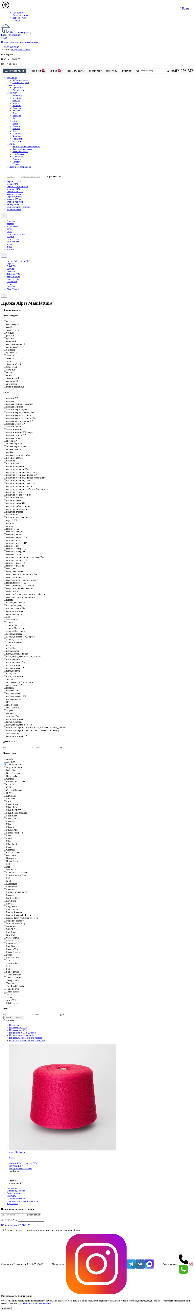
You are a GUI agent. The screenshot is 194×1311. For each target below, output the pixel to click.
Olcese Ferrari (12, 938)
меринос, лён (12, 546)
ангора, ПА (11, 441)
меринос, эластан (14, 531)
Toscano (10, 983)
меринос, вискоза (14, 540)
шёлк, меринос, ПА (15, 662)
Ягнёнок (16, 105)
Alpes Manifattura (14, 764)
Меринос (16, 98)
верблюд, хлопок (14, 458)
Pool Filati (10, 946)
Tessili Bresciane (13, 974)
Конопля (16, 133)
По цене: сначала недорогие (22, 1033)
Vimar (9, 994)
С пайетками (18, 154)
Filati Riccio (11, 821)
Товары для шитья (75, 71)
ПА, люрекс (12, 705)
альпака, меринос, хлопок (18, 415)
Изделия (126, 71)
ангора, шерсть (13, 449)
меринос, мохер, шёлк (17, 551)
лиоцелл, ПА (12, 716)
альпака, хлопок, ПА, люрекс (20, 432)
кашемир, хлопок (14, 497)
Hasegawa (11, 858)
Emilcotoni (11, 798)
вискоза (10, 688)
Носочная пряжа (20, 151)
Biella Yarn (11, 770)
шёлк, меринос (13, 659)
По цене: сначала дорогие (21, 1035)
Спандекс (17, 159)
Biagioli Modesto (14, 767)
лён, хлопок (12, 619)
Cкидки (54, 71)
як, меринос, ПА (14, 685)
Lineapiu (11, 286)
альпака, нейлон (14, 426)
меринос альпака (15, 191)
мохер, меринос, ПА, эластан (20, 585)
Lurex (9, 903)
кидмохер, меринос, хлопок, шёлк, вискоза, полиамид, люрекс (36, 727)
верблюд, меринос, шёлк (18, 455)
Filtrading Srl (12, 844)
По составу (12, 93)
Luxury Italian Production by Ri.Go (22, 918)
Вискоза (16, 126)
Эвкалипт (17, 139)
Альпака (16, 108)
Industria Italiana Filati (16, 875)
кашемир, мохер (14, 492)
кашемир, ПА (12, 514)
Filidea (9, 835)
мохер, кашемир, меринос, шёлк (21, 574)
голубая (10, 236)
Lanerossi (10, 889)
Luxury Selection (14, 912)
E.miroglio (11, 796)
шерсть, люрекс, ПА (16, 605)
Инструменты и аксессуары (103, 71)
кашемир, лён (12, 463)
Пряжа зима (18, 87)
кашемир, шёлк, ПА (16, 503)
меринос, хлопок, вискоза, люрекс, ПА (25, 557)
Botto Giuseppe (13, 773)
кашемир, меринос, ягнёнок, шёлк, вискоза (27, 489)
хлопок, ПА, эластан (16, 628)
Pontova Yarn (12, 949)
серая (9, 231)
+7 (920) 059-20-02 (10, 47)
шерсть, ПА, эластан (16, 602)
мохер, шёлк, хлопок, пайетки (20, 597)
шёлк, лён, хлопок (15, 676)
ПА (8, 702)
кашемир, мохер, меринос (18, 495)
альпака (10, 401)
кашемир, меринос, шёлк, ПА (20, 483)
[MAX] (149, 1264)
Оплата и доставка (21, 15)
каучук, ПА (11, 520)
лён (8, 617)
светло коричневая (16, 234)
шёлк (8, 645)
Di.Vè (9, 793)
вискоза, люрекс (14, 693)
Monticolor (11, 932)
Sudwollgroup (12, 972)
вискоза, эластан (14, 699)
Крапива (16, 136)
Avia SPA (10, 762)
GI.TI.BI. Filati (13, 852)
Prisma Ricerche (13, 952)
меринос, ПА (12, 529)
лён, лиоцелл (12, 733)
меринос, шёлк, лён (15, 566)
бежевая (11, 221)
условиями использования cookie (35, 1303)
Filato (8, 824)
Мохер (15, 103)
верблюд (10, 452)
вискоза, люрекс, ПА (16, 696)
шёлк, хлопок (12, 651)
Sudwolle (11, 269)
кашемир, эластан (14, 512)
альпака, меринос (14, 407)
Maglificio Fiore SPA (15, 921)
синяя (9, 247)
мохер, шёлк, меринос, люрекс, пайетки (25, 594)
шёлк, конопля (13, 671)
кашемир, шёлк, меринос (18, 506)
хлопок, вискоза (14, 634)
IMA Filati (11, 869)
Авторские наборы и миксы (26, 146)
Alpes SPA (11, 1000)
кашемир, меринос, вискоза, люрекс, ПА (26, 478)
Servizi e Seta (12, 963)
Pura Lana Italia (14, 279)
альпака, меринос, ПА (17, 409)
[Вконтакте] (140, 1264)
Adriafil (9, 759)
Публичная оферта (16, 1198)
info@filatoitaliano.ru (20, 49)
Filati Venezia (12, 1003)
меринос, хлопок (15, 194)
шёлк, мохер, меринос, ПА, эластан (23, 656)
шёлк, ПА (11, 648)
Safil (8, 960)
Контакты (11, 1196)
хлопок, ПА (12, 625)
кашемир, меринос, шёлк (18, 480)
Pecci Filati (12, 281)
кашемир (10, 460)
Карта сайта (12, 1203)
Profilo (9, 955)
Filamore (11, 271)
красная (10, 249)
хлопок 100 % (13, 189)
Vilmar (9, 997)
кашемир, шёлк (13, 500)
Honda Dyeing (13, 861)
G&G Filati (12, 266)
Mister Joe (10, 926)
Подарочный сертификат (19, 167)
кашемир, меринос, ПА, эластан (21, 472)
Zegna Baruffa (13, 276)
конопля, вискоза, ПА (16, 736)
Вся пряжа (12, 77)
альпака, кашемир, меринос (19, 404)
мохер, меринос (13, 577)
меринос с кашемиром (17, 186)
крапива (10, 523)
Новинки (38, 71)
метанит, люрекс (14, 722)
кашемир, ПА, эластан (17, 517)
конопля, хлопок (14, 614)
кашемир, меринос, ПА (17, 469)
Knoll (8, 881)
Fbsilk (9, 801)
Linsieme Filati (13, 898)
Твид (14, 121)
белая (9, 229)
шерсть (9, 600)
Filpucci (10, 263)
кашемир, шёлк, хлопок (17, 509)
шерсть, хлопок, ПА (16, 608)
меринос (10, 526)
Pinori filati (11, 943)
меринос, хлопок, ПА (16, 560)
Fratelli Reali (12, 804)
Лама (14, 113)
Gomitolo (10, 850)
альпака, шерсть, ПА (16, 435)
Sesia (8, 966)
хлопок (9, 622)
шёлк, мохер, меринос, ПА (19, 724)
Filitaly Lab (11, 807)
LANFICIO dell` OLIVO (17, 892)
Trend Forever (12, 989)
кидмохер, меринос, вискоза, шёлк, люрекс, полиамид (32, 730)
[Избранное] (182, 71)
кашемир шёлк (14, 209)
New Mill (10, 935)
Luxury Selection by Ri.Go (19, 261)
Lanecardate (11, 886)
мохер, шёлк (12, 591)
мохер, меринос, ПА (16, 583)
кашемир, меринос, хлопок (19, 486)
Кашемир (17, 95)
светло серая (13, 239)
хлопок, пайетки (15, 202)
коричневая (12, 226)
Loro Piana (11, 901)
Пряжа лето (18, 90)
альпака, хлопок (14, 429)
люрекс (9, 710)
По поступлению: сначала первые (25, 1038)
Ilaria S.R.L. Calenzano (16, 872)
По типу (11, 144)
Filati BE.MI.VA (13, 810)
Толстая (16, 162)
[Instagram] (96, 1264)
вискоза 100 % (14, 199)
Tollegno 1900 (13, 274)
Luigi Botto (11, 906)
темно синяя (13, 241)
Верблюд (16, 116)
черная (10, 244)
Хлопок (16, 128)
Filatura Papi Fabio (14, 833)
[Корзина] (189, 71)
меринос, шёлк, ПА (15, 563)
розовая (10, 224)
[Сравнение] (175, 71)
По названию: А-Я (18, 1027)
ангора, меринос (14, 443)
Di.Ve (9, 284)
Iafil (8, 864)
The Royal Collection (16, 986)
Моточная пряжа (20, 82)
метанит (10, 713)
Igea (8, 867)
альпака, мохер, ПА (15, 424)
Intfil (8, 878)
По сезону (12, 85)
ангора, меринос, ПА (16, 446)
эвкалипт (10, 679)
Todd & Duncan (13, 977)
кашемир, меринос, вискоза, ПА (21, 475)
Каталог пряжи (17, 71)
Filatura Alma (12, 830)
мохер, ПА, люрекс (15, 571)
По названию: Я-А (18, 1030)
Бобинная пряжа (20, 80)
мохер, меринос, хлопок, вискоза (22, 580)
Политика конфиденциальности (22, 1201)
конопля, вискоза (14, 611)
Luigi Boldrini (12, 909)
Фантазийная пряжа (22, 149)
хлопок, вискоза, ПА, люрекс (20, 636)
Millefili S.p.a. (12, 929)
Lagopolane (11, 884)
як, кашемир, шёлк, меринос (20, 682)
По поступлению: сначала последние (27, 1040)
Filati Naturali (13, 289)
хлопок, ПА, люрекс (16, 631)
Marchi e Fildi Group (15, 923)
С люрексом (18, 156)
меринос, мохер (14, 196)
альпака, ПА (12, 398)
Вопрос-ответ (19, 18)
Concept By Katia (14, 790)
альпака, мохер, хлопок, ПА (19, 421)
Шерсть (16, 100)
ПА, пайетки (12, 707)
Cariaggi (10, 779)
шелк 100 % (12, 184)
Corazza (10, 784)
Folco (8, 847)
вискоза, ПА (12, 690)
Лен (14, 131)
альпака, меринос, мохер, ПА (20, 412)
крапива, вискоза (14, 719)
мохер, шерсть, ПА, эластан (19, 588)
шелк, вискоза (13, 665)
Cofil (8, 787)
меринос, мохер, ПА (16, 548)
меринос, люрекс (14, 534)
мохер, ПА (11, 568)
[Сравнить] (10, 1178)
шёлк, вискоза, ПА (15, 668)
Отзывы (16, 20)
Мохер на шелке (15, 204)
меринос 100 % (14, 181)
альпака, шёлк (13, 438)
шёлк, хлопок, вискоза (17, 654)
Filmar (9, 838)
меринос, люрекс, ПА (16, 537)
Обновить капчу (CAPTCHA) (15, 1225)
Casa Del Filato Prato (15, 781)
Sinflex (9, 969)
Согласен (6, 1308)
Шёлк (15, 123)
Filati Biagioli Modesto (16, 813)
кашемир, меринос (15, 466)
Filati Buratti (11, 815)
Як (13, 118)
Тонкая (15, 164)
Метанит (16, 141)
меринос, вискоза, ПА (17, 543)
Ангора (16, 110)
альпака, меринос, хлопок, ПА (21, 418)
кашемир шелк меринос (18, 207)
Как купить (18, 12)
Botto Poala (11, 776)
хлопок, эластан (14, 639)
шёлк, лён (11, 673)
